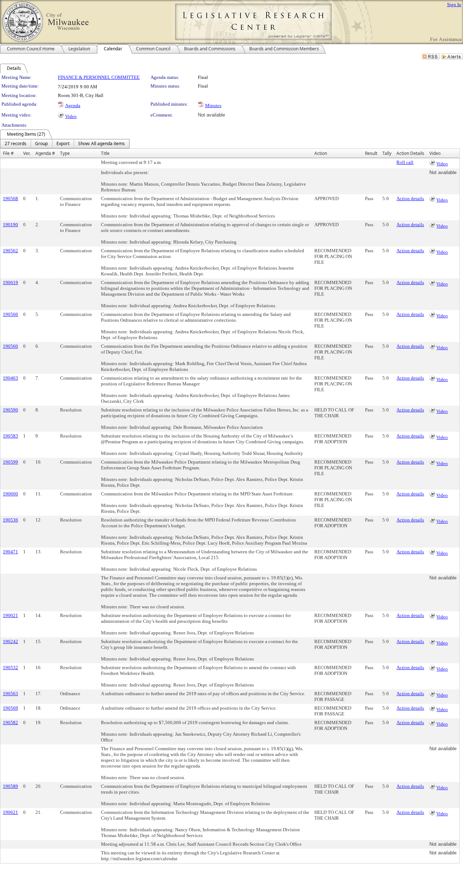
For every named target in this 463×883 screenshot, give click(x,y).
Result (371, 153)
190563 (10, 693)
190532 (10, 667)
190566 (10, 314)
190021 (10, 615)
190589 (10, 786)
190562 (10, 250)
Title (105, 153)
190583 (10, 436)
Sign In (454, 4)
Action (320, 153)
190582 (10, 722)
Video (71, 116)
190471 (10, 551)
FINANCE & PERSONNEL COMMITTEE (99, 77)
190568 (10, 198)
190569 (10, 708)
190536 (10, 520)
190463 (10, 378)
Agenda (72, 105)
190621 (10, 812)
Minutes (213, 105)
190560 (10, 346)
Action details (410, 198)
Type (65, 153)
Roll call (404, 162)
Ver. (26, 153)
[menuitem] (15, 143)
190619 (10, 282)
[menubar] (64, 143)
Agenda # (45, 153)
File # (8, 153)
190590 (10, 410)
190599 (10, 462)
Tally (386, 153)
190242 (10, 641)
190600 (10, 494)
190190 (10, 224)
